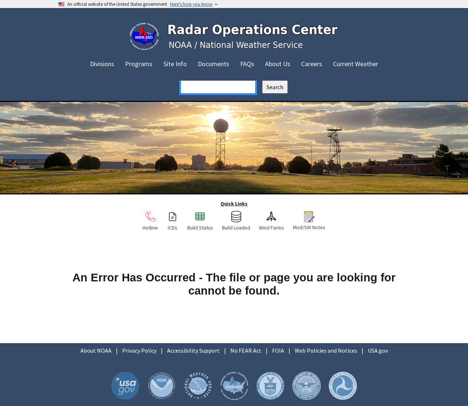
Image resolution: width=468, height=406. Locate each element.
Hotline (150, 227)
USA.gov (378, 350)
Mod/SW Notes (309, 227)
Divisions (102, 64)
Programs (138, 64)
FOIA (278, 350)
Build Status (200, 227)
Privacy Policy (139, 350)
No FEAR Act (245, 350)
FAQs (247, 64)
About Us (277, 64)
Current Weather (355, 64)
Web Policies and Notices (326, 350)
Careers (311, 64)
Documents (213, 64)
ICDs (172, 227)
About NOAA (96, 350)
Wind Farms (271, 227)
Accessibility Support (193, 350)
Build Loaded (236, 227)
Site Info (175, 64)
